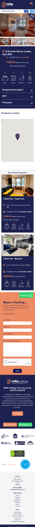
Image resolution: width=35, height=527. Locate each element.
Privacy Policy (17, 514)
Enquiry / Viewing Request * (11, 341)
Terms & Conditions (17, 516)
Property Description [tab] (12, 89)
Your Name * (7, 320)
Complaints (17, 520)
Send (17, 371)
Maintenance (17, 501)
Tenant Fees (17, 518)
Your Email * (7, 327)
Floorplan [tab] (7, 102)
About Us (17, 502)
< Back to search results (7, 11)
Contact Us (17, 506)
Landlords (17, 499)
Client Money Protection (17, 522)
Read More (17, 413)
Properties (17, 497)
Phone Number (7, 334)
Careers (17, 504)
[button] (17, 137)
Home (17, 495)
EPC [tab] (4, 96)
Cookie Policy (17, 512)
